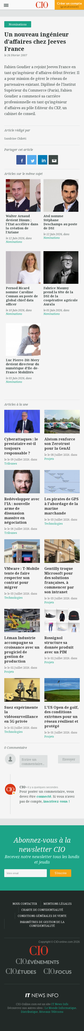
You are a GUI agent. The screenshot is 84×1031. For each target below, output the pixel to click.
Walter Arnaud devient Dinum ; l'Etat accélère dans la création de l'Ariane (22, 224)
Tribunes (10, 463)
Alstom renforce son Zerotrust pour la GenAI (59, 444)
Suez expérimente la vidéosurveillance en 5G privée (21, 714)
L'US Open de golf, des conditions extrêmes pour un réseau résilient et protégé (61, 717)
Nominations (18, 24)
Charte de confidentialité (42, 910)
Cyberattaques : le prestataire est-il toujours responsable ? (21, 446)
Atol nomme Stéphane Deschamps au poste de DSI (60, 222)
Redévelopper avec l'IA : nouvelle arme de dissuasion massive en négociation (21, 510)
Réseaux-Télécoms (51, 1012)
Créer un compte (69, 5)
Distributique (29, 1012)
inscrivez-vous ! (56, 801)
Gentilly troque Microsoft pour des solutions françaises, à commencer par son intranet (59, 580)
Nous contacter (25, 904)
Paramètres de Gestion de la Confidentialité (42, 924)
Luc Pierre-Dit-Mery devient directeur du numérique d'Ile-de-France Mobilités (22, 366)
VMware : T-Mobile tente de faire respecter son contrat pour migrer (21, 578)
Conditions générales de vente (42, 916)
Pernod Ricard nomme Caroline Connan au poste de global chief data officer (22, 296)
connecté (44, 796)
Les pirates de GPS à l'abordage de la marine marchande (61, 505)
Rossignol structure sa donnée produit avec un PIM (58, 644)
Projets (49, 459)
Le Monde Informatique (60, 1008)
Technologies (53, 523)
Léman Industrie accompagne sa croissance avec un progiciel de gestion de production (21, 649)
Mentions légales (57, 904)
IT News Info (59, 1004)
